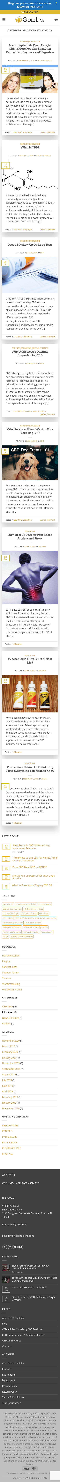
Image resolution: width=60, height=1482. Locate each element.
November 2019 (11, 1063)
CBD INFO (24, 42)
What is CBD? (30, 147)
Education (34, 42)
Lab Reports (8, 1374)
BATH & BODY (9, 1142)
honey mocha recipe (12, 932)
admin (44, 779)
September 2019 (11, 1069)
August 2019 (9, 1074)
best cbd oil (8, 904)
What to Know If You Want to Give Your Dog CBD (30, 431)
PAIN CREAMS (9, 1136)
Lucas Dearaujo (44, 60)
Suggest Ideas (9, 966)
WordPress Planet (12, 989)
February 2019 (10, 1097)
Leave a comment (47, 132)
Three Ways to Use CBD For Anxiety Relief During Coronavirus (35, 859)
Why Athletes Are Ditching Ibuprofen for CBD (30, 353)
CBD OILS (7, 1131)
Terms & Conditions (13, 1397)
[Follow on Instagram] (10, 1247)
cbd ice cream (45, 904)
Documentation (11, 955)
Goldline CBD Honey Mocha (36, 927)
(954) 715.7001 (18, 1224)
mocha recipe (47, 932)
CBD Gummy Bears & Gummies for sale (23, 1335)
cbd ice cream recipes (33, 909)
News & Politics (40, 348)
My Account (8, 1380)
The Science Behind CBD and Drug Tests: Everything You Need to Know (30, 768)
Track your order (11, 1403)
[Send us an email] (20, 1247)
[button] (4, 19)
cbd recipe (43, 913)
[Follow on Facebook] (4, 1247)
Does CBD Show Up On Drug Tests (30, 244)
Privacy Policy (9, 1386)
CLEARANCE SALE (11, 1148)
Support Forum (10, 972)
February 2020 (10, 1052)
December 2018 (11, 1108)
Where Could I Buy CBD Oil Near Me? (30, 660)
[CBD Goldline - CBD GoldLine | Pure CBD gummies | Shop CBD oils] (30, 19)
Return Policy (9, 1391)
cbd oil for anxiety (29, 913)
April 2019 (7, 1091)
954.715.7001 (31, 12)
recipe (5, 936)
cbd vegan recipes (33, 922)
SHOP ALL (7, 1153)
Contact (6, 1346)
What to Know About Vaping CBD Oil (32, 885)
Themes (6, 978)
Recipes (6, 1023)
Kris (42, 253)
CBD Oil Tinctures (11, 1340)
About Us (42, 1473)
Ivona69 (42, 546)
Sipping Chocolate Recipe (22, 936)
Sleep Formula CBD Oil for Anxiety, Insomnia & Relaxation (31, 847)
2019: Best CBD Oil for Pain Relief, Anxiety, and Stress (30, 536)
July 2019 (7, 1080)
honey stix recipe (30, 932)
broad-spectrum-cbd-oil (26, 904)
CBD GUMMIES (10, 1125)
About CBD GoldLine (13, 1318)
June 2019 (7, 1085)
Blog (4, 1323)
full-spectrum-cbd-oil (12, 927)
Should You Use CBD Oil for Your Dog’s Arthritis (33, 877)
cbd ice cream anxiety (12, 909)
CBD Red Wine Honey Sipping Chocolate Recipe (36, 918)
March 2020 (8, 1046)
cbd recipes (8, 918)
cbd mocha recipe (10, 913)
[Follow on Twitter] (15, 1247)
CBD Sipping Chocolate (13, 922)
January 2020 (9, 1057)
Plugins (6, 961)
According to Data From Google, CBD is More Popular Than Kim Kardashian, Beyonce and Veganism (30, 48)
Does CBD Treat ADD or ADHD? (29, 867)
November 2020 (11, 1040)
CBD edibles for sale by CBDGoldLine (22, 1329)
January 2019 (9, 1102)
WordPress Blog (11, 983)
